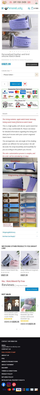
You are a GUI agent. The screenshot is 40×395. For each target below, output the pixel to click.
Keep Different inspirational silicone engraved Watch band (30, 270)
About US (5, 355)
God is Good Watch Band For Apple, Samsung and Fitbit (10, 270)
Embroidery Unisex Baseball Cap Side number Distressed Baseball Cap (27, 315)
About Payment (8, 365)
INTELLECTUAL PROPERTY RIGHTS (13, 380)
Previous (2, 306)
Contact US (6, 349)
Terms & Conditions (9, 371)
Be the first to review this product (21, 60)
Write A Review (32, 289)
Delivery (5, 368)
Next (37, 306)
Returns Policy (7, 377)
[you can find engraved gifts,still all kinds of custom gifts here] (14, 8)
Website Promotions (10, 361)
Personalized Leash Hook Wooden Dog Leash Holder (11, 314)
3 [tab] (23, 329)
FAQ (3, 358)
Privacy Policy (7, 374)
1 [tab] (17, 329)
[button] (10, 51)
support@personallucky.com (11, 347)
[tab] (20, 114)
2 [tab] (20, 329)
